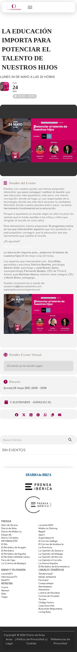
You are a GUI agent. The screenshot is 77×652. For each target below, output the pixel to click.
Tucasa (42, 599)
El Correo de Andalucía (51, 544)
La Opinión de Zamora (50, 550)
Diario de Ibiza (9, 528)
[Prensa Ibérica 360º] (38, 504)
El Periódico (7, 550)
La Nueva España (48, 563)
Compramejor (46, 583)
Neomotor (44, 589)
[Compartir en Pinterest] (38, 414)
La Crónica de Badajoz (13, 563)
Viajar (4, 597)
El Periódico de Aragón (13, 547)
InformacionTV (9, 577)
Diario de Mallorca (11, 531)
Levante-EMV (46, 525)
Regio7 (41, 531)
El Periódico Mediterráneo (15, 557)
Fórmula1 (43, 580)
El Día (4, 544)
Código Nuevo (46, 602)
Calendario (20, 402)
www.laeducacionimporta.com (22, 289)
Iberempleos (45, 586)
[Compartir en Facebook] (16, 414)
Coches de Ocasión (48, 596)
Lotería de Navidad (49, 593)
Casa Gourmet (46, 605)
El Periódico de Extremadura (54, 566)
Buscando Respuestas (50, 608)
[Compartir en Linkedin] (31, 414)
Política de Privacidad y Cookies (31, 641)
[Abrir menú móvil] (30, 7)
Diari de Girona (9, 525)
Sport (41, 535)
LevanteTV (7, 573)
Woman (5, 590)
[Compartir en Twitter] (24, 414)
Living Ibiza (44, 612)
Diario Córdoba (9, 538)
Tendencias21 (45, 573)
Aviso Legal (9, 641)
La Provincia (45, 547)
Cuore (4, 587)
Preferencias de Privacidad (60, 641)
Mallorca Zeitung (47, 528)
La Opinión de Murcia (50, 557)
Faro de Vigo (8, 560)
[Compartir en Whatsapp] (45, 414)
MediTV (5, 580)
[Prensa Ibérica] (38, 486)
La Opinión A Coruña (50, 560)
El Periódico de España (13, 554)
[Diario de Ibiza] (38, 474)
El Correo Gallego (48, 541)
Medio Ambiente (47, 577)
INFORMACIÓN (9, 541)
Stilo (3, 593)
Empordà (6, 535)
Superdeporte (46, 538)
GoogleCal (42, 402)
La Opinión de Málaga (50, 554)
